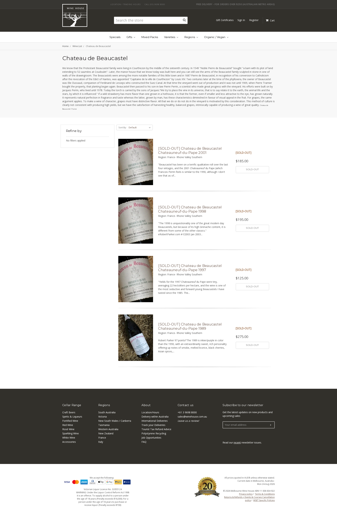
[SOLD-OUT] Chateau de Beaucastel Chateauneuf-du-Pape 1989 (190, 326)
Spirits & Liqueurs (72, 416)
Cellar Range (71, 405)
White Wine (68, 437)
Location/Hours (150, 412)
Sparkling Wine (70, 433)
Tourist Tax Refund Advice (156, 429)
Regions (190, 37)
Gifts (130, 37)
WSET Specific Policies (264, 500)
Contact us (185, 405)
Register (254, 20)
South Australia (106, 412)
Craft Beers (68, 412)
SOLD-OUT (252, 169)
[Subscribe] (271, 425)
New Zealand (105, 433)
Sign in (241, 20)
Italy (100, 441)
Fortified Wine (70, 420)
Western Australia (108, 429)
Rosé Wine (68, 429)
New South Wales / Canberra (114, 420)
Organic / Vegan (215, 37)
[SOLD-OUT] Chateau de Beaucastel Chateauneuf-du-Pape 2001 (190, 150)
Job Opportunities (151, 437)
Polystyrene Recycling (153, 433)
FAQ (143, 441)
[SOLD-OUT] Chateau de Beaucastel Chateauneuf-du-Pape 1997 (190, 268)
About (146, 405)
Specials (115, 37)
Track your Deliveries (153, 425)
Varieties (170, 37)
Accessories (69, 441)
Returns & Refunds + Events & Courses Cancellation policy (249, 499)
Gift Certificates (225, 20)
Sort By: (122, 127)
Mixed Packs (149, 37)
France (102, 437)
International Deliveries (154, 420)
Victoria (102, 416)
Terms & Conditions (265, 494)
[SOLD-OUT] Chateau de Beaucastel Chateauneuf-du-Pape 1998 (190, 209)
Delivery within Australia (154, 416)
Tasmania (104, 425)
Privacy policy (246, 494)
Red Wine (67, 425)
